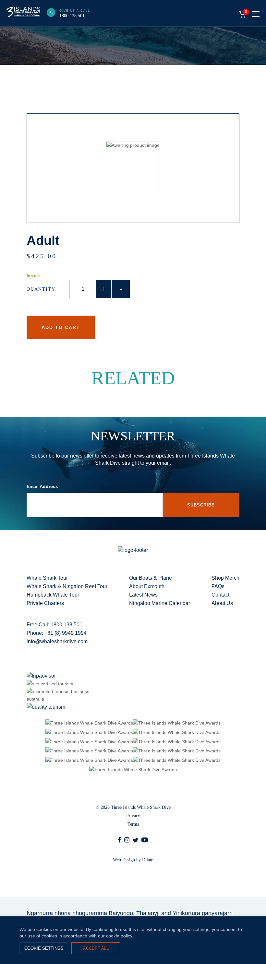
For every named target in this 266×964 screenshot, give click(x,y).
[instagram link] (126, 841)
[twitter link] (135, 841)
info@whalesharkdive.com (57, 641)
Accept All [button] (96, 948)
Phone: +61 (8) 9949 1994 (57, 633)
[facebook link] (119, 841)
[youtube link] (144, 841)
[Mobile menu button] (256, 14)
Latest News (143, 595)
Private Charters (45, 603)
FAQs (218, 586)
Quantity (41, 289)
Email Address (42, 486)
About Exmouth (146, 586)
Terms (133, 824)
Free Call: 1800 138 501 (54, 624)
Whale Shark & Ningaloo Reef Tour (67, 586)
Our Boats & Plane (150, 578)
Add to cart (61, 327)
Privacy (133, 815)
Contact (220, 595)
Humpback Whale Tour (53, 595)
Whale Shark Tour (47, 578)
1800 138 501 (72, 15)
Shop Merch (225, 578)
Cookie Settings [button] (44, 948)
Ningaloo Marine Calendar (159, 603)
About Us (222, 603)
